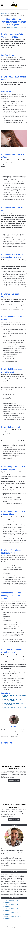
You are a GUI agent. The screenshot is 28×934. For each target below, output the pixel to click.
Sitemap (14, 931)
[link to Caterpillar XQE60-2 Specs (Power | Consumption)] (14, 793)
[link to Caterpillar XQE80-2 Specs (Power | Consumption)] (14, 754)
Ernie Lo (9, 27)
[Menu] (2, 5)
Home (2, 13)
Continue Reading (14, 780)
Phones (7, 13)
